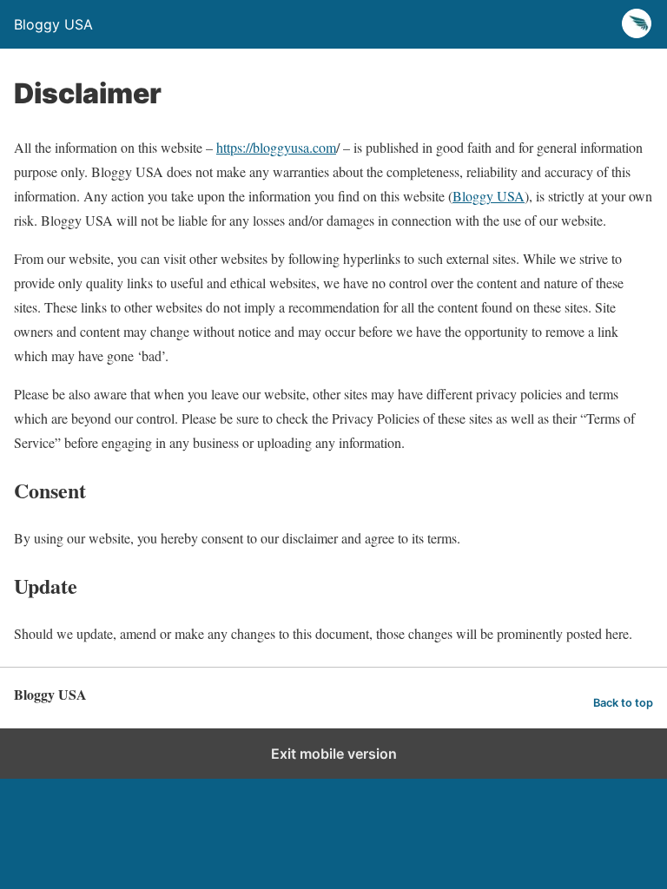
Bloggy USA (488, 196)
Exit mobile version (334, 753)
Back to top (623, 702)
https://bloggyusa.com (276, 147)
